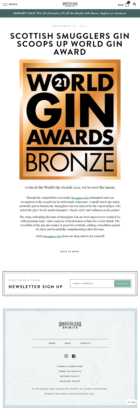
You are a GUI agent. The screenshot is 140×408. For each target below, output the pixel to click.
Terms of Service (70, 371)
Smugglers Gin (80, 198)
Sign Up (122, 284)
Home (52, 343)
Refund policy (69, 376)
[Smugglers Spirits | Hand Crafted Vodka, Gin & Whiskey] (70, 4)
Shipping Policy (70, 381)
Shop (68, 343)
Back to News (70, 251)
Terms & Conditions (70, 366)
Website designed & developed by (70, 394)
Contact (85, 343)
